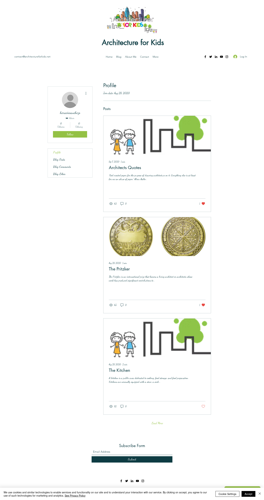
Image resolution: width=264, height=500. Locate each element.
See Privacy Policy (75, 495)
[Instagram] (227, 57)
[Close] (260, 494)
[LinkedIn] (216, 57)
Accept (248, 494)
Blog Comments (62, 167)
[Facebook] (205, 57)
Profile (57, 152)
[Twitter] (210, 57)
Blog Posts (59, 159)
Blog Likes (59, 174)
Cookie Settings (227, 494)
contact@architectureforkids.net (32, 56)
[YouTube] (221, 57)
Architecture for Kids (133, 42)
